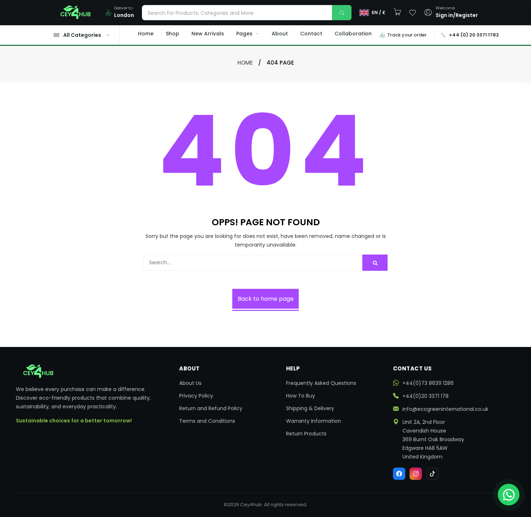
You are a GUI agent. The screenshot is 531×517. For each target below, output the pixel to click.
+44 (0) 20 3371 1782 (474, 34)
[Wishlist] (412, 13)
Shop (172, 33)
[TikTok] (432, 474)
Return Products (306, 433)
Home (146, 33)
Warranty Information (313, 421)
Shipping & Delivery (310, 408)
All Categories (82, 35)
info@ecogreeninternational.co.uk (445, 409)
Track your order (407, 34)
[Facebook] (399, 474)
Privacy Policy (196, 395)
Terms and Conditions (207, 421)
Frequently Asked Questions (321, 383)
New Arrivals (207, 33)
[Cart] (397, 12)
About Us (190, 383)
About (280, 33)
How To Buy (300, 395)
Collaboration (353, 33)
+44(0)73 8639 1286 (428, 383)
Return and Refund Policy (210, 408)
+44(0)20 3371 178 (425, 396)
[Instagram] (416, 474)
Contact (311, 33)
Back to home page (266, 299)
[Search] (341, 12)
